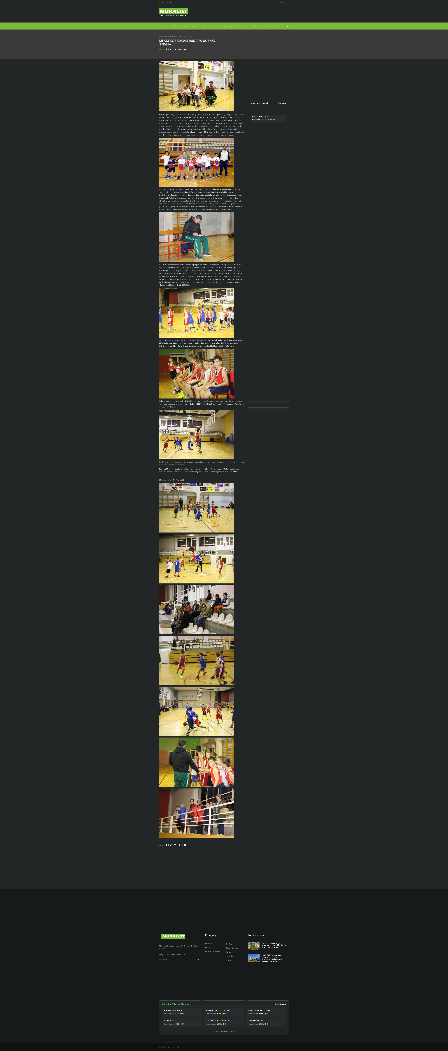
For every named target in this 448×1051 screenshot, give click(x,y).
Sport (216, 26)
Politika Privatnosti (212, 952)
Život (176, 26)
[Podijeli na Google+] (179, 49)
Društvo (244, 26)
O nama (170, 3)
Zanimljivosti (271, 26)
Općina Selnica (169, 1020)
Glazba (229, 960)
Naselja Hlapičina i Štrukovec (218, 1010)
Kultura (228, 952)
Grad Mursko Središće (172, 1010)
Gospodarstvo (190, 26)
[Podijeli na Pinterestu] (175, 49)
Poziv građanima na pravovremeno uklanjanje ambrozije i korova (274, 945)
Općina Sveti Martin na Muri (217, 1020)
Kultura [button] (256, 26)
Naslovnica (164, 26)
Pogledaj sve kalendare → (224, 1031)
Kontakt (161, 3)
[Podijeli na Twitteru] (171, 49)
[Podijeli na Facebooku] (166, 49)
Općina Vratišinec (255, 1020)
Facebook (285, 3)
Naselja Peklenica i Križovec (259, 1010)
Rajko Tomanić (187, 36)
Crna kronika (230, 26)
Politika (205, 26)
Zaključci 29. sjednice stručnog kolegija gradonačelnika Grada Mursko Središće (272, 958)
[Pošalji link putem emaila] (185, 49)
